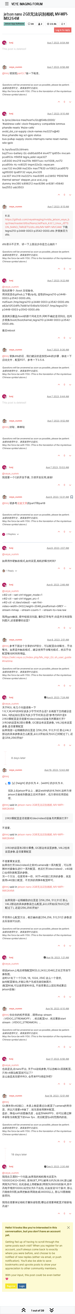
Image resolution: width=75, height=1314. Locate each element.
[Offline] (5, 66)
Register (11, 1286)
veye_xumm (15, 67)
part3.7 (21, 73)
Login (22, 1286)
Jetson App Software (14, 24)
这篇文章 (22, 503)
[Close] (68, 1227)
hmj (11, 42)
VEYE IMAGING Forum (27, 3)
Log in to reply (63, 30)
